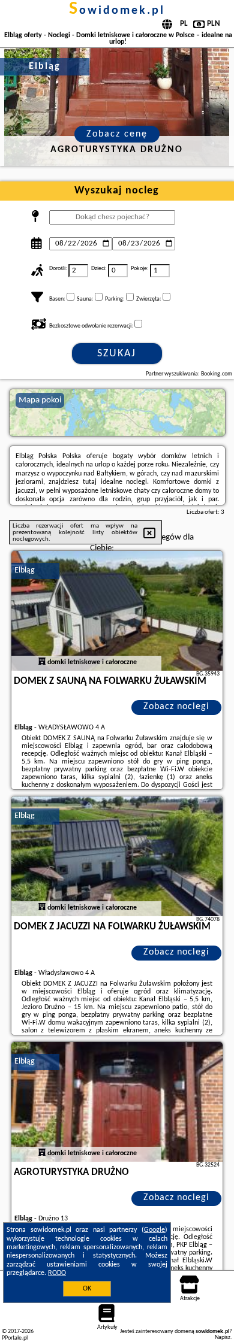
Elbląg (24, 570)
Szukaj (116, 353)
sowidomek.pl (117, 11)
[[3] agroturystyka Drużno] (117, 1102)
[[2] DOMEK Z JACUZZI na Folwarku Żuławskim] (117, 856)
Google (154, 1230)
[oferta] (42, 662)
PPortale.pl (15, 1338)
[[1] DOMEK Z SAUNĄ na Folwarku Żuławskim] (117, 611)
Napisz (222, 1337)
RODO (57, 1273)
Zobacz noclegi (176, 706)
